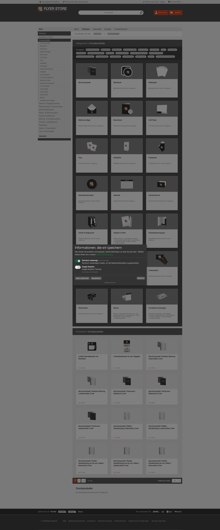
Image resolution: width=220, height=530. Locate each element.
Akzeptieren (96, 278)
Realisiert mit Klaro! (110, 282)
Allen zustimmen (82, 278)
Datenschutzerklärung (104, 254)
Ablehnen (140, 278)
